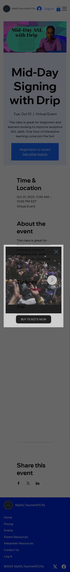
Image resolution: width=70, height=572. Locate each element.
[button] (56, 252)
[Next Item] (52, 280)
